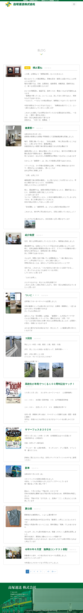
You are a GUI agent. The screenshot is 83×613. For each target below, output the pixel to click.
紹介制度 (29, 235)
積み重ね (37, 67)
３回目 (29, 338)
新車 (27, 468)
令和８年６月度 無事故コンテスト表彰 (46, 549)
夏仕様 (28, 508)
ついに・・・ (32, 295)
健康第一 (29, 128)
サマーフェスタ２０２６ (38, 429)
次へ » (54, 571)
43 (48, 571)
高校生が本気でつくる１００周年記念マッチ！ (50, 384)
